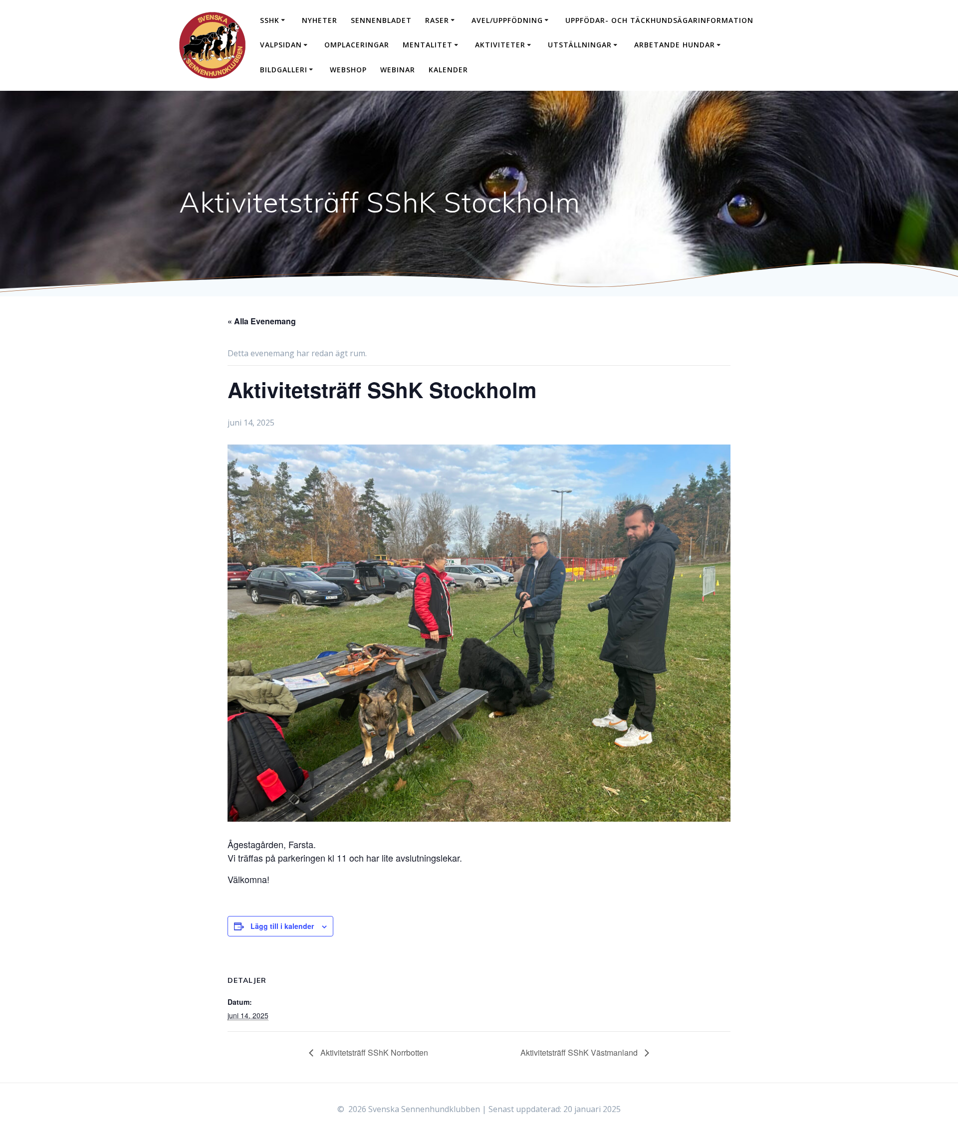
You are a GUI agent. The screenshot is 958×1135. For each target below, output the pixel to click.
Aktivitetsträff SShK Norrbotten (373, 1052)
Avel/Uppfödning (507, 20)
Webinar (397, 69)
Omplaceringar (356, 44)
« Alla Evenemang (262, 321)
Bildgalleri (283, 69)
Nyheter (319, 20)
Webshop (348, 69)
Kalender (448, 69)
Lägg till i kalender (282, 926)
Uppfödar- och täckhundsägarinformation (659, 20)
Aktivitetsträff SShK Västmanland (580, 1052)
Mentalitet (428, 44)
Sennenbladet (381, 20)
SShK (269, 20)
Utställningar (580, 44)
